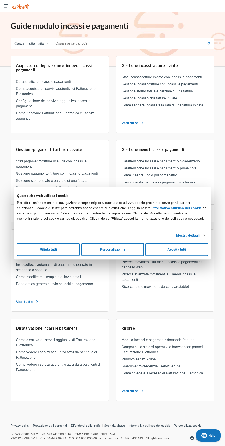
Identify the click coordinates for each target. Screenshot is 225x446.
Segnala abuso (114, 425)
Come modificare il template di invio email (48, 277)
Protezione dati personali (50, 425)
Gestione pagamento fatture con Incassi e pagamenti (57, 173)
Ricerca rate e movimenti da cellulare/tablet (155, 286)
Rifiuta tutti (48, 249)
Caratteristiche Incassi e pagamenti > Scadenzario (161, 161)
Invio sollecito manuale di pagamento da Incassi (159, 182)
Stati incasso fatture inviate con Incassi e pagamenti (162, 77)
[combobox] (128, 43)
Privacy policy (20, 425)
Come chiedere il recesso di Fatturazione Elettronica (162, 373)
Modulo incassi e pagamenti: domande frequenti (159, 340)
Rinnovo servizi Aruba (139, 359)
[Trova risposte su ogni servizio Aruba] (20, 6)
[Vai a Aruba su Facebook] (192, 438)
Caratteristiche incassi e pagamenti (43, 81)
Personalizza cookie (187, 425)
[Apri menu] (6, 6)
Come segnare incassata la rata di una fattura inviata (162, 105)
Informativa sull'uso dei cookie (149, 425)
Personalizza (110, 249)
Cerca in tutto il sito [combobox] (29, 43)
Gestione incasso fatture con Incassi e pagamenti (160, 84)
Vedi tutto (130, 123)
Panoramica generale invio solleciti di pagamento (54, 284)
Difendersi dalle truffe (86, 425)
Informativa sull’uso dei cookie (176, 208)
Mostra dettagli (188, 235)
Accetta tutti (176, 249)
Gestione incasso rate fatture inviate (149, 98)
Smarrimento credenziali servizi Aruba (151, 366)
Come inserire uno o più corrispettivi (150, 175)
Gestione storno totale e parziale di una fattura (157, 91)
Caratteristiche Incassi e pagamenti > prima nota (159, 168)
